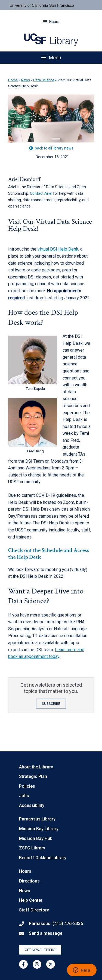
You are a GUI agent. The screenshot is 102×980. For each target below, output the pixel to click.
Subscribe (51, 704)
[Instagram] (37, 964)
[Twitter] (50, 964)
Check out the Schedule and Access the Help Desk (48, 554)
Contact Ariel (41, 193)
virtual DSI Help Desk (58, 249)
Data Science (43, 80)
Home (13, 80)
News (25, 80)
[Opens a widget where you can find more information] (82, 970)
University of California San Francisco (42, 5)
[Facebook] (23, 964)
